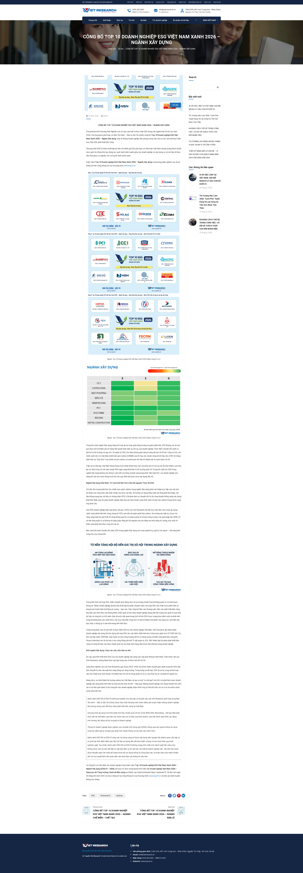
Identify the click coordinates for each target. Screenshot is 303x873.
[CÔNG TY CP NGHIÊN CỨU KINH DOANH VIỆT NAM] (99, 10)
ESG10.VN (207, 2)
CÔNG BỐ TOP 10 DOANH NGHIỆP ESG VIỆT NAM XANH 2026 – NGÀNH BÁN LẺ (156, 814)
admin (105, 116)
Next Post (171, 807)
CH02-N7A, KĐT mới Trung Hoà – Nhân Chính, (203, 10)
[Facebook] (170, 795)
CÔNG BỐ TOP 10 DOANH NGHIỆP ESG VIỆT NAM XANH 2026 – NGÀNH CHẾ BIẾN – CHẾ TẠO (112, 814)
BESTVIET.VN (149, 2)
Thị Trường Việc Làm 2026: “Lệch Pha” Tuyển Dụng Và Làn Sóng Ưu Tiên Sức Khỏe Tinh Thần (204, 118)
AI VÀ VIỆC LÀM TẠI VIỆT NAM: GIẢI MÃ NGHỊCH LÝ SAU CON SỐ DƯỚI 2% (205, 107)
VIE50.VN (139, 2)
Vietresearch (105, 796)
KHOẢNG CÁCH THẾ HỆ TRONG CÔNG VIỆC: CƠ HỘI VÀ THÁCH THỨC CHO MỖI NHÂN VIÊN (204, 131)
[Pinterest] (179, 795)
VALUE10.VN (160, 2)
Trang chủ (112, 49)
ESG (93, 796)
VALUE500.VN (171, 2)
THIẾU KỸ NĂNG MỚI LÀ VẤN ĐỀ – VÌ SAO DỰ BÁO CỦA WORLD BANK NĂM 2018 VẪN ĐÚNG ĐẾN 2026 (203, 154)
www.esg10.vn (130, 166)
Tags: (84, 796)
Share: (162, 796)
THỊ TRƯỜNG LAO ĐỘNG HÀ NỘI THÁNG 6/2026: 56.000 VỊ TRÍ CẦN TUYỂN (204, 143)
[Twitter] (174, 795)
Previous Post (97, 807)
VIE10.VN (130, 2)
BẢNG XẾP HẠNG (209, 20)
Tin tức (121, 49)
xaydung (119, 796)
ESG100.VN (217, 2)
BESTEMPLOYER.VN (195, 2)
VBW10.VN (182, 2)
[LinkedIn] (183, 795)
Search (192, 77)
